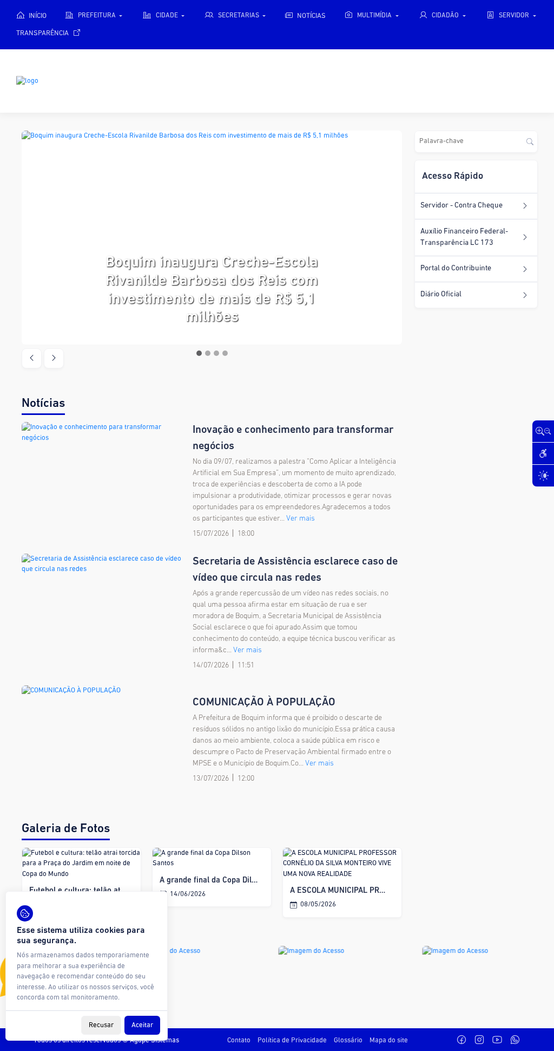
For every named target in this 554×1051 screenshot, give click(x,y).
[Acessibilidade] (543, 453)
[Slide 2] (207, 353)
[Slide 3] (216, 353)
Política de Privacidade (292, 1040)
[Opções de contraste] (543, 475)
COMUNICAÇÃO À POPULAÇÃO (264, 702)
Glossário (348, 1040)
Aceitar (142, 1025)
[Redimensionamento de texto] (543, 431)
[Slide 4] (225, 353)
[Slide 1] (199, 353)
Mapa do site (389, 1040)
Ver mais (300, 519)
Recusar (101, 1025)
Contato (238, 1040)
